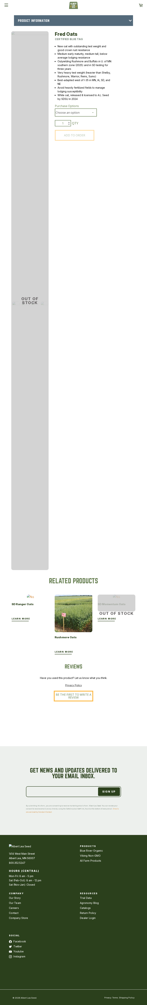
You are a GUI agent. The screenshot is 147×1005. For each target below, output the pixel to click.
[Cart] (141, 5)
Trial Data (86, 897)
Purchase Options (67, 106)
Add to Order (74, 135)
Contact (13, 912)
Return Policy (88, 912)
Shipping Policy (126, 997)
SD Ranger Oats (23, 604)
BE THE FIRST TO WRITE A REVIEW (73, 696)
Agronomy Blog (89, 902)
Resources (89, 893)
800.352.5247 (17, 862)
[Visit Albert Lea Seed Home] (73, 6)
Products (88, 846)
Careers (14, 907)
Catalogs (85, 907)
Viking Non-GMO (90, 855)
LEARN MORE (21, 618)
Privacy (107, 997)
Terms (115, 997)
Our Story (15, 897)
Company (16, 893)
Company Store (18, 917)
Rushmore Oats (66, 637)
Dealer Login (88, 917)
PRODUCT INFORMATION (33, 20)
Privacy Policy (73, 685)
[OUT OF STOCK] (116, 597)
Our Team (15, 902)
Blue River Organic (91, 850)
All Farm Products (90, 860)
